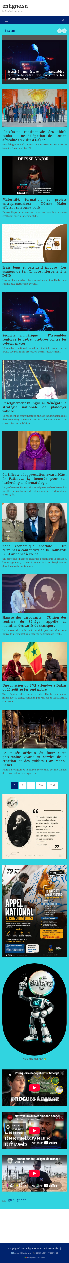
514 (41, 785)
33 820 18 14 (41, 1253)
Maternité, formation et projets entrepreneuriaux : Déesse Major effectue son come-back (34, 204)
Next (52, 785)
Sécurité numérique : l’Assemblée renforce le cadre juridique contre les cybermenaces (35, 75)
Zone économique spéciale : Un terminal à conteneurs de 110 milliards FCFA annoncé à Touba (34, 550)
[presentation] (59, 30)
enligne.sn (15, 6)
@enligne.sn (17, 1200)
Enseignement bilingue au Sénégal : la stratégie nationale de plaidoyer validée (34, 407)
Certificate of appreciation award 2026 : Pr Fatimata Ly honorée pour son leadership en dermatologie (34, 479)
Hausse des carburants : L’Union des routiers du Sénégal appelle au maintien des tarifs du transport (34, 622)
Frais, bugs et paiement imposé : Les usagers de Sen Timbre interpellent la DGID (34, 271)
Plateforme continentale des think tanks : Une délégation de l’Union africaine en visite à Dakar (34, 136)
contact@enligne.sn (22, 1253)
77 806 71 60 (53, 1253)
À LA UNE (10, 31)
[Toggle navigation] (6, 20)
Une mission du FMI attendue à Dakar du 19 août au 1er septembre (34, 687)
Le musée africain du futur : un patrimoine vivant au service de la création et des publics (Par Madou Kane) (34, 759)
